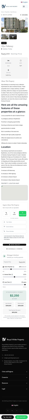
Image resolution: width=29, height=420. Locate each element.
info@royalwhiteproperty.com (11, 358)
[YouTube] (16, 410)
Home (2, 12)
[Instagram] (7, 410)
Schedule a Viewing (15, 249)
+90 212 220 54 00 (9, 355)
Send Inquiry (15, 244)
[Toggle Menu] (25, 6)
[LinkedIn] (12, 410)
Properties (7, 12)
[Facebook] (21, 410)
